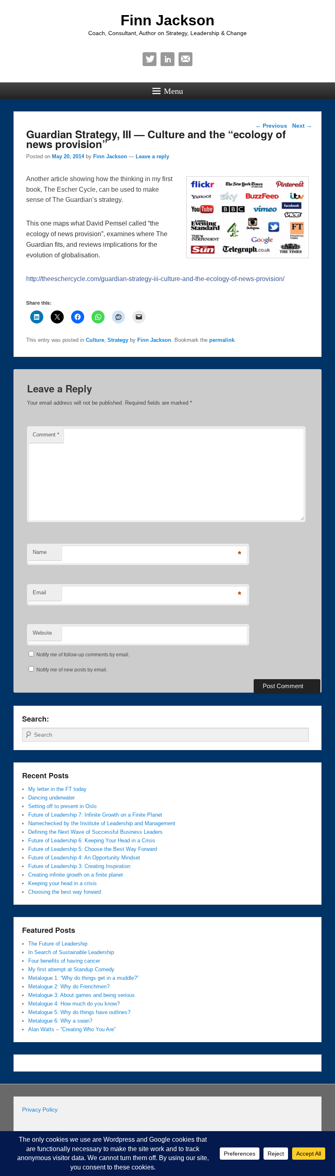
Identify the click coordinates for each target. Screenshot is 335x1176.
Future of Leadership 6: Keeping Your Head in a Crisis (91, 840)
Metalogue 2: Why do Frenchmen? (68, 986)
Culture (95, 340)
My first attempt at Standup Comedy (71, 969)
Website (42, 633)
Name (40, 552)
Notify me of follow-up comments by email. (83, 655)
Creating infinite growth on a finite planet (75, 875)
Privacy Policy (40, 1109)
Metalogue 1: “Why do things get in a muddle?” (83, 978)
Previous (271, 125)
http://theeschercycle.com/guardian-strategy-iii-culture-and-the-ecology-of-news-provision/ (155, 278)
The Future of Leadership (57, 944)
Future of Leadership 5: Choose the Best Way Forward (92, 849)
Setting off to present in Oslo (62, 806)
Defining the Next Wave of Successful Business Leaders (95, 832)
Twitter (149, 59)
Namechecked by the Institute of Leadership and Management (101, 823)
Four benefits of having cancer (64, 961)
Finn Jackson (167, 20)
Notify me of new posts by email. (71, 670)
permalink (221, 340)
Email (185, 59)
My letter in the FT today (57, 789)
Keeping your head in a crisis (62, 883)
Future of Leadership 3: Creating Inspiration (79, 866)
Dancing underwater (51, 798)
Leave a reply (152, 156)
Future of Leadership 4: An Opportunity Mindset (84, 858)
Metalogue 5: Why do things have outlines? (79, 1012)
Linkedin (167, 59)
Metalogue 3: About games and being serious (81, 995)
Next (302, 125)
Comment (46, 435)
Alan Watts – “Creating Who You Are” (72, 1029)
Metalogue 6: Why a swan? (60, 1021)
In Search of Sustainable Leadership (71, 952)
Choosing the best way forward (64, 892)
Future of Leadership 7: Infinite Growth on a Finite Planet (95, 815)
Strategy (117, 340)
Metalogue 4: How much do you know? (74, 1004)
